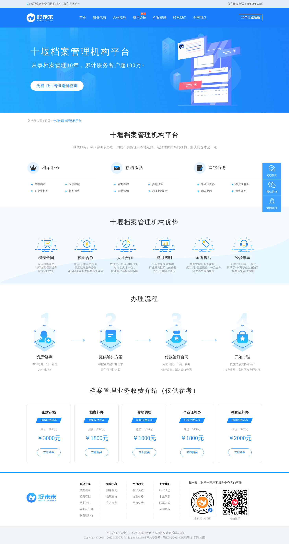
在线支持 (111, 496)
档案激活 (85, 490)
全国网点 (199, 17)
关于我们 (164, 483)
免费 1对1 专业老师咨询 (57, 86)
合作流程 (119, 17)
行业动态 (164, 490)
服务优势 (99, 17)
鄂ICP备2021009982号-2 (177, 537)
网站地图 (199, 537)
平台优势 (138, 502)
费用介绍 (139, 17)
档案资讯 (159, 17)
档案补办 (85, 502)
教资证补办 (86, 515)
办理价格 (138, 496)
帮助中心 (111, 483)
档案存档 (85, 496)
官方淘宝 (111, 502)
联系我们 (179, 17)
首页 (82, 17)
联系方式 (164, 502)
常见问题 (164, 496)
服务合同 (111, 490)
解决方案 (85, 483)
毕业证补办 (86, 509)
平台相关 (138, 483)
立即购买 (48, 452)
